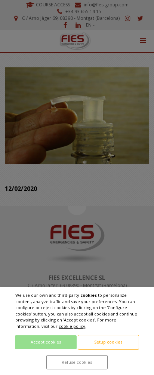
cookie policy (72, 326)
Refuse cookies (77, 362)
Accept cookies (46, 342)
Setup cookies (108, 342)
